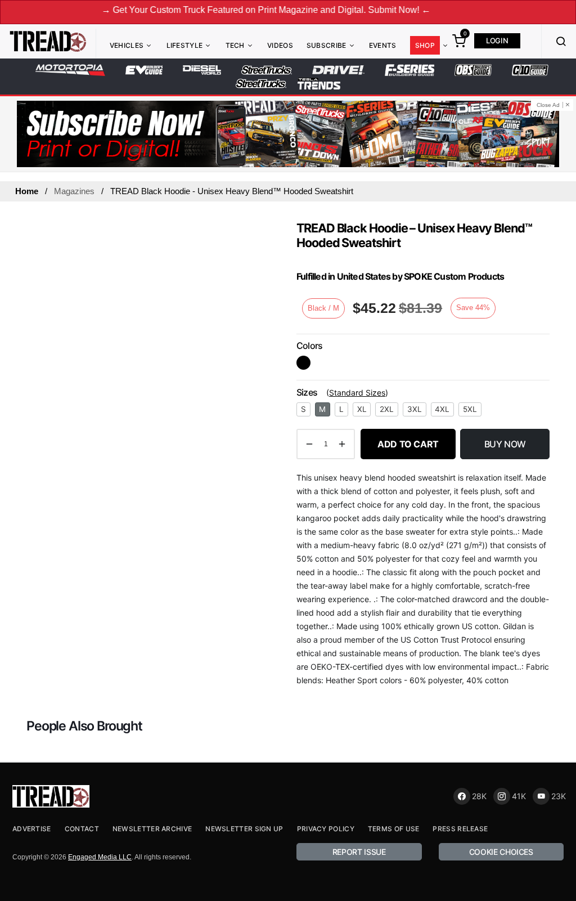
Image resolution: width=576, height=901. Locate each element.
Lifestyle (184, 45)
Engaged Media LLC (100, 857)
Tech (235, 45)
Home (26, 191)
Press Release (460, 828)
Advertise (31, 828)
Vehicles (126, 45)
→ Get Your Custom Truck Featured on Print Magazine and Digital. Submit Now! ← (254, 10)
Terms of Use (394, 828)
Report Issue (359, 852)
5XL (470, 409)
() (357, 392)
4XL (442, 409)
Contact (82, 828)
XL (362, 409)
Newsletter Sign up (244, 828)
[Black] (303, 363)
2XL (387, 409)
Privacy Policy (325, 828)
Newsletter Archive (152, 828)
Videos (280, 45)
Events (383, 45)
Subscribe (326, 45)
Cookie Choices (501, 852)
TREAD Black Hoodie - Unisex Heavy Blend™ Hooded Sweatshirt (231, 191)
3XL (414, 409)
